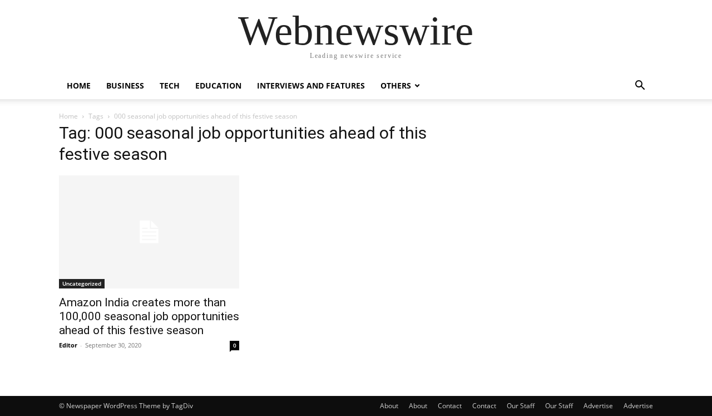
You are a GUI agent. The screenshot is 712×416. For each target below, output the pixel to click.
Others (395, 85)
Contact (450, 405)
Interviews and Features (311, 85)
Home (79, 85)
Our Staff (521, 405)
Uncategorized (81, 283)
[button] (639, 86)
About (389, 405)
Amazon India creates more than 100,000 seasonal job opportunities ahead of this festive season (149, 316)
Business (125, 85)
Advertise (598, 405)
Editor (68, 345)
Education (218, 85)
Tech (170, 85)
